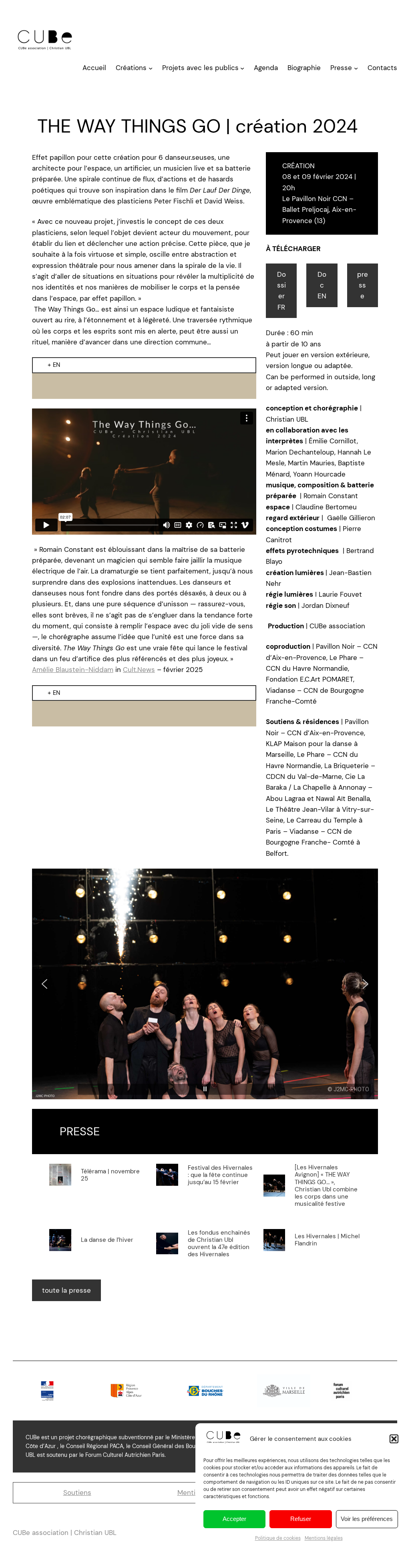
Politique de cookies (278, 1538)
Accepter (234, 1518)
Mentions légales (324, 1538)
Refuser (300, 1518)
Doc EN (322, 285)
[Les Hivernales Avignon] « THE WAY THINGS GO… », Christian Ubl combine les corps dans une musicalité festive (326, 1185)
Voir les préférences (367, 1518)
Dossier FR (281, 291)
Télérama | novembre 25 (110, 1175)
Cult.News (139, 669)
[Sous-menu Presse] (356, 68)
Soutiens (77, 1492)
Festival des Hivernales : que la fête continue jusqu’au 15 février (220, 1175)
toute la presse (66, 1290)
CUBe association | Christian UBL (65, 1532)
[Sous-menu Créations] (151, 68)
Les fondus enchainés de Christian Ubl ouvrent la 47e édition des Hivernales (219, 1243)
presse (362, 285)
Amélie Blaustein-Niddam (72, 669)
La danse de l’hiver (107, 1239)
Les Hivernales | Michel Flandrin (327, 1240)
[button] (394, 1439)
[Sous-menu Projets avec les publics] (242, 68)
